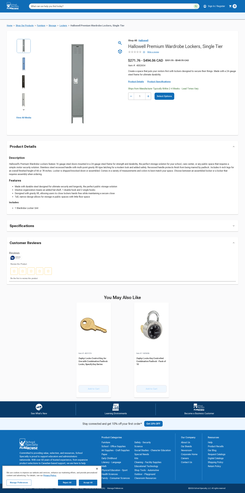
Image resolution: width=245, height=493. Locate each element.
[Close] (97, 469)
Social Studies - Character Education (152, 450)
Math (104, 466)
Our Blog (212, 450)
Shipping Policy (215, 462)
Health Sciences (110, 474)
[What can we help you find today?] (196, 6)
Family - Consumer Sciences (116, 478)
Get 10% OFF (153, 423)
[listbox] (24, 75)
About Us (185, 442)
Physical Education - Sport (114, 470)
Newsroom (186, 450)
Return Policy (214, 466)
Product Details (136, 81)
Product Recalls (216, 446)
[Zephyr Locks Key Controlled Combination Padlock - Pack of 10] (151, 327)
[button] (214, 6)
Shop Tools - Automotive (146, 470)
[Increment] (148, 96)
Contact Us (186, 462)
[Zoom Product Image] (120, 43)
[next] (24, 110)
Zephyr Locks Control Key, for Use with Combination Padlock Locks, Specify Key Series (93, 361)
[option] (24, 48)
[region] (52, 477)
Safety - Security (142, 442)
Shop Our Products (25, 25)
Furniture (41, 25)
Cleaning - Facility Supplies (147, 462)
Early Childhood (109, 458)
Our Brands (186, 446)
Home (9, 25)
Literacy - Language (111, 462)
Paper (104, 454)
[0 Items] (230, 6)
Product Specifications (159, 81)
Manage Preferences (115, 488)
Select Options (164, 96)
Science (138, 446)
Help (210, 442)
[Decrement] (131, 96)
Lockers (63, 25)
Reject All (67, 483)
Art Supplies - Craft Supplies (116, 450)
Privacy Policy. (49, 475)
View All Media (23, 117)
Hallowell (143, 40)
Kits (136, 458)
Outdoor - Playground (144, 474)
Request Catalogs (216, 454)
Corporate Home (189, 454)
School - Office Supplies (114, 446)
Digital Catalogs (216, 458)
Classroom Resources (145, 478)
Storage (52, 25)
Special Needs (141, 454)
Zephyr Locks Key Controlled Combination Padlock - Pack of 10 (151, 361)
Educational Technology (146, 466)
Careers (185, 458)
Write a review (153, 52)
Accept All (88, 483)
